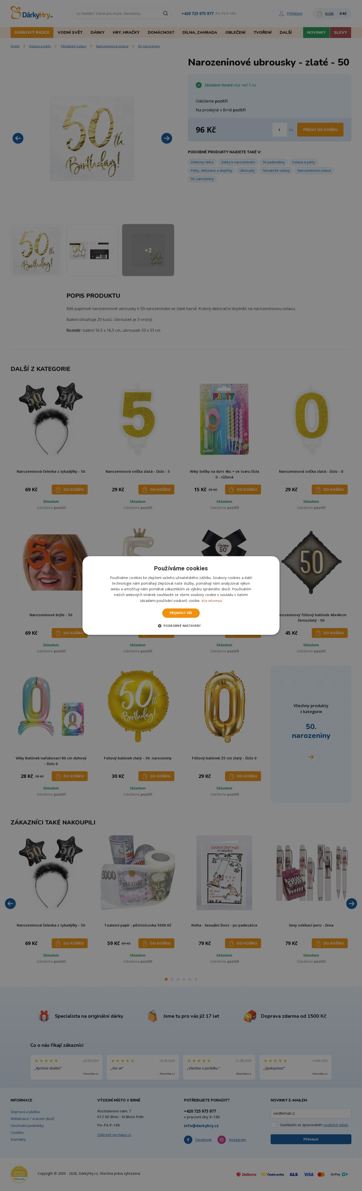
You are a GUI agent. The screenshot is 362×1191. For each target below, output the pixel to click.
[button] (181, 626)
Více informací (211, 601)
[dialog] (181, 595)
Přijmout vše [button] (181, 613)
